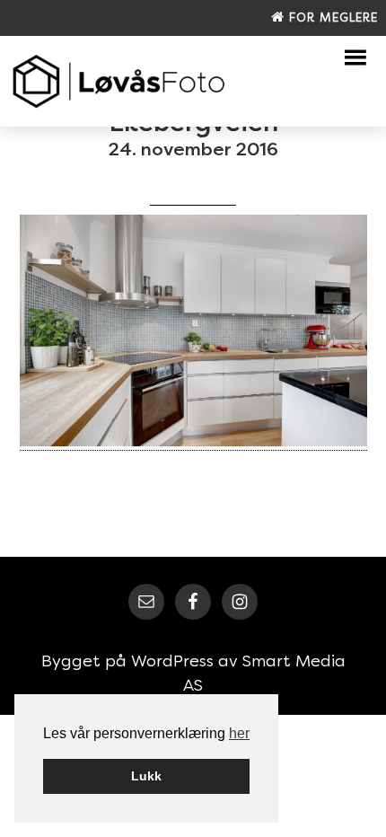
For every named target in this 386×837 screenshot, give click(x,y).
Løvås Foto (119, 81)
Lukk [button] (146, 776)
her (239, 733)
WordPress (172, 660)
